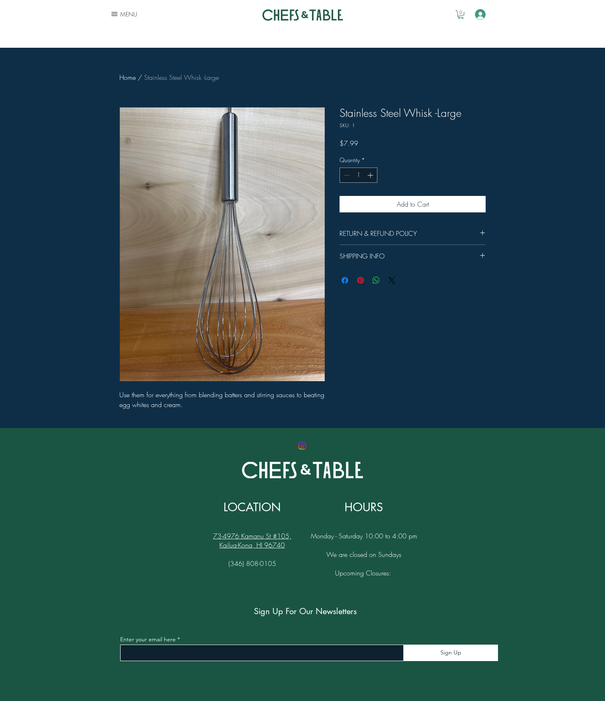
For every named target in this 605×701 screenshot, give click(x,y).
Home (127, 77)
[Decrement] (346, 175)
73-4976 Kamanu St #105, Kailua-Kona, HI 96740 (252, 540)
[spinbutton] (358, 175)
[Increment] (371, 175)
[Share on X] (392, 280)
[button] (461, 14)
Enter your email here (148, 639)
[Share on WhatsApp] (376, 280)
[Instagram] (302, 445)
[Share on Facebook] (345, 280)
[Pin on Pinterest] (360, 280)
